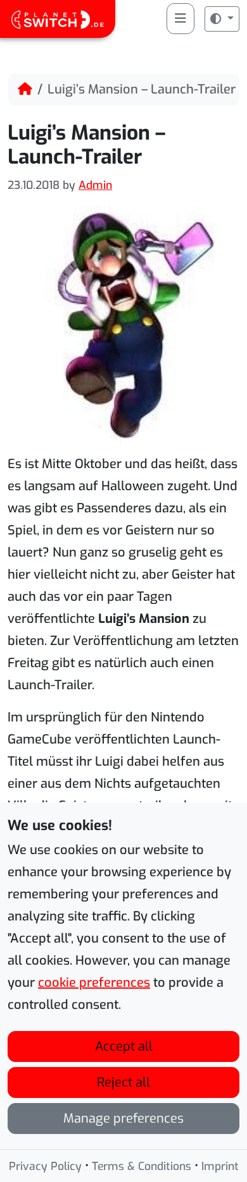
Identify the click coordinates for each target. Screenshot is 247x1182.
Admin (95, 185)
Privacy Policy (45, 1166)
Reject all (123, 1082)
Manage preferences (123, 1118)
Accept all (124, 1046)
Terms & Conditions (141, 1166)
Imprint (220, 1166)
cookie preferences (94, 982)
